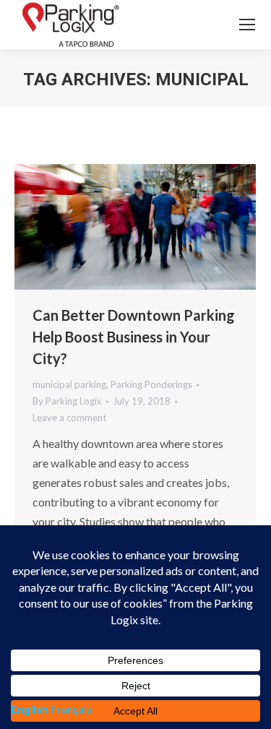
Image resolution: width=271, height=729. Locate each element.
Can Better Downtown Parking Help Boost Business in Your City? (134, 336)
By (67, 401)
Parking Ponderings (151, 384)
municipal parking (69, 384)
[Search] (206, 24)
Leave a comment (69, 417)
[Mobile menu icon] (247, 24)
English (29, 708)
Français (71, 708)
